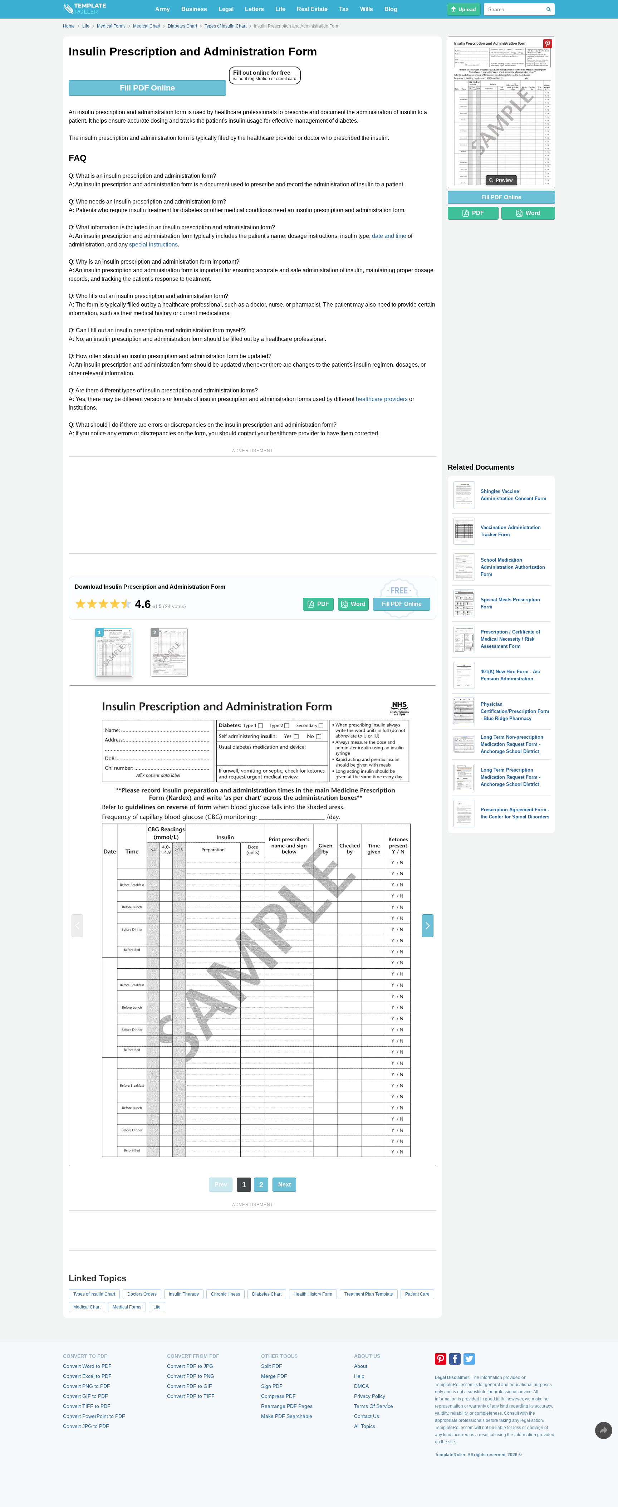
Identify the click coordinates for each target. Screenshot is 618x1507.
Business (194, 9)
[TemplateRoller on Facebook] (455, 1359)
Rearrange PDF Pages (287, 1406)
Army (162, 9)
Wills (366, 9)
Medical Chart (86, 1307)
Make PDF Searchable (286, 1416)
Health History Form (313, 1294)
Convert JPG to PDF (86, 1426)
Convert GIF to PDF (85, 1396)
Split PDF (271, 1366)
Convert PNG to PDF (86, 1386)
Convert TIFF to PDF (87, 1406)
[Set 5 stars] (126, 604)
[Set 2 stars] (92, 604)
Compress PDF (278, 1396)
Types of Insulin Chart (94, 1294)
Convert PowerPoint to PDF (94, 1416)
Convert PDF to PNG (190, 1376)
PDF (323, 604)
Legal (226, 9)
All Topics (364, 1426)
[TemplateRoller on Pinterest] (440, 1359)
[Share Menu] (603, 1430)
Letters (254, 9)
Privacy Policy (369, 1396)
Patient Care (417, 1294)
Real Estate (312, 9)
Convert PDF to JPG (190, 1366)
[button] (427, 925)
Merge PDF (274, 1376)
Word (358, 604)
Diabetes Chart (266, 1294)
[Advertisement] (252, 505)
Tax (344, 9)
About (360, 1366)
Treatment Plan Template (368, 1294)
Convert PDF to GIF (189, 1386)
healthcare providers (382, 399)
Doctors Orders (142, 1294)
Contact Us (366, 1416)
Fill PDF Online (147, 87)
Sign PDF (272, 1386)
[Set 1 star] (80, 604)
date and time (389, 236)
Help (359, 1376)
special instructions (153, 244)
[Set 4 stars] (115, 604)
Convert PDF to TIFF (191, 1396)
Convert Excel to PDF (87, 1376)
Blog (390, 9)
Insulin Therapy (184, 1294)
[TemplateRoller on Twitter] (469, 1359)
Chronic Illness (225, 1294)
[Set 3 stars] (103, 604)
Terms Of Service (373, 1406)
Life (280, 9)
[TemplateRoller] (84, 9)
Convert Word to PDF (87, 1366)
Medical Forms (127, 1307)
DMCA (361, 1386)
